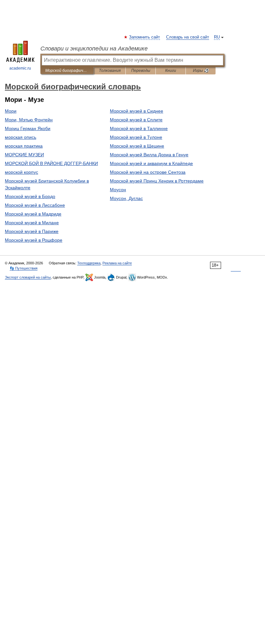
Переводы (140, 70)
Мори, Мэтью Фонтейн (29, 119)
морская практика (24, 146)
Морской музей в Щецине (137, 146)
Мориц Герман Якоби (27, 128)
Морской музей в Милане (32, 222)
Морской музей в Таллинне (139, 128)
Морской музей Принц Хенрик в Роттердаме (157, 180)
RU (217, 37)
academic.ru (20, 68)
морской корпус (21, 172)
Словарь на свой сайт (187, 37)
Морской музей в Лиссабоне (35, 205)
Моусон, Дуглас (126, 198)
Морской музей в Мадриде (33, 213)
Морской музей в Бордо (30, 196)
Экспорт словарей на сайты (28, 277)
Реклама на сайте (117, 263)
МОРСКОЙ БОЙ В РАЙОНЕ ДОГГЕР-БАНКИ (51, 163)
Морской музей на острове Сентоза (148, 172)
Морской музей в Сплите (136, 119)
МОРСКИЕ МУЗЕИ (24, 154)
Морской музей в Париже (31, 231)
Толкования (110, 70)
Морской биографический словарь (67, 70)
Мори (10, 111)
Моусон (118, 189)
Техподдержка (89, 263)
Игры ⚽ (201, 70)
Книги (170, 70)
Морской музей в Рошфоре (33, 240)
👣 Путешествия (23, 268)
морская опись (20, 137)
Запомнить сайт (145, 37)
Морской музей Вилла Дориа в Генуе (149, 154)
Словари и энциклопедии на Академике (94, 48)
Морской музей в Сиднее (136, 111)
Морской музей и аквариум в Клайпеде (151, 163)
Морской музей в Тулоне (136, 137)
